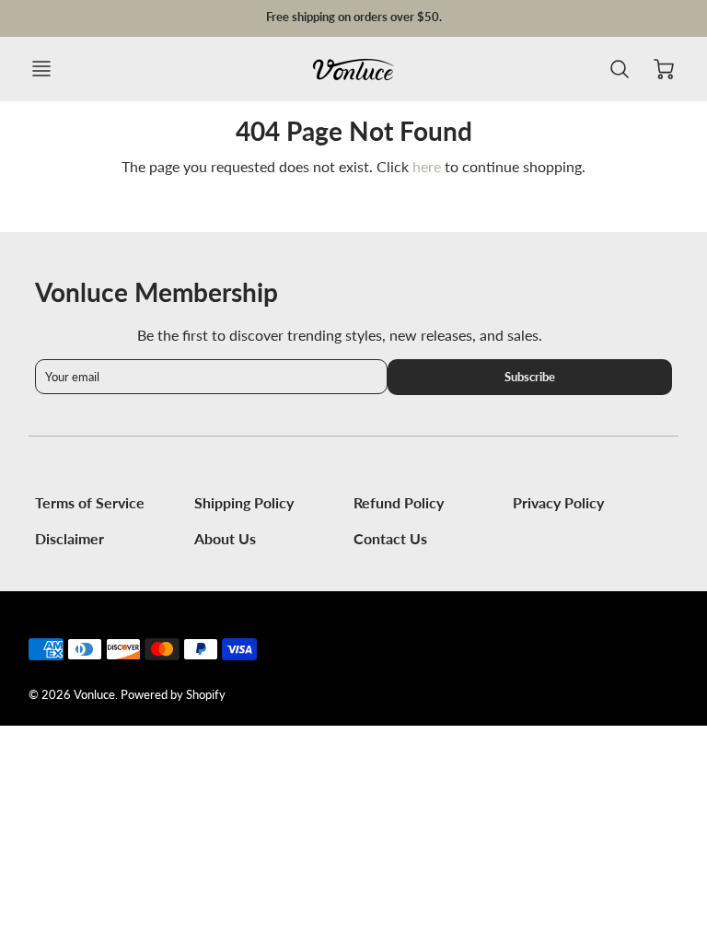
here (426, 166)
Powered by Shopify (173, 694)
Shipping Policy (244, 502)
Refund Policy (399, 502)
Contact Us (390, 538)
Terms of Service (90, 502)
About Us (225, 538)
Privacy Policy (558, 502)
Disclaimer (69, 538)
